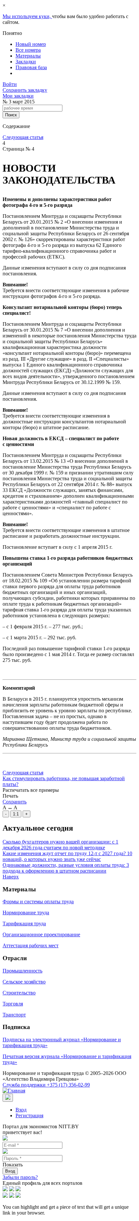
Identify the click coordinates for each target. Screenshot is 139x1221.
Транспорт (14, 1014)
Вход (21, 1109)
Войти (10, 84)
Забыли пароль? (20, 1177)
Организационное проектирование (41, 934)
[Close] (8, 1098)
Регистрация (29, 1115)
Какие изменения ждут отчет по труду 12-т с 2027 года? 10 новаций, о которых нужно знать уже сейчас (67, 856)
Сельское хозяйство (24, 981)
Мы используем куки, (27, 16)
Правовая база (31, 67)
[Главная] (14, 1090)
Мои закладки (18, 96)
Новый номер (31, 44)
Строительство (19, 992)
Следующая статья (23, 137)
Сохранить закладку (25, 90)
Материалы (28, 55)
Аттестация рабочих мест (31, 945)
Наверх (11, 876)
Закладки (26, 61)
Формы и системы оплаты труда (38, 901)
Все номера (28, 50)
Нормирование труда (26, 912)
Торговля (13, 1003)
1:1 (16, 814)
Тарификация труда (24, 923)
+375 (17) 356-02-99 (46, 1085)
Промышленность (22, 970)
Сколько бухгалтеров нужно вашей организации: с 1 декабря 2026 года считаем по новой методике (60, 844)
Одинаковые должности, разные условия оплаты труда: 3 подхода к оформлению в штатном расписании (66, 868)
